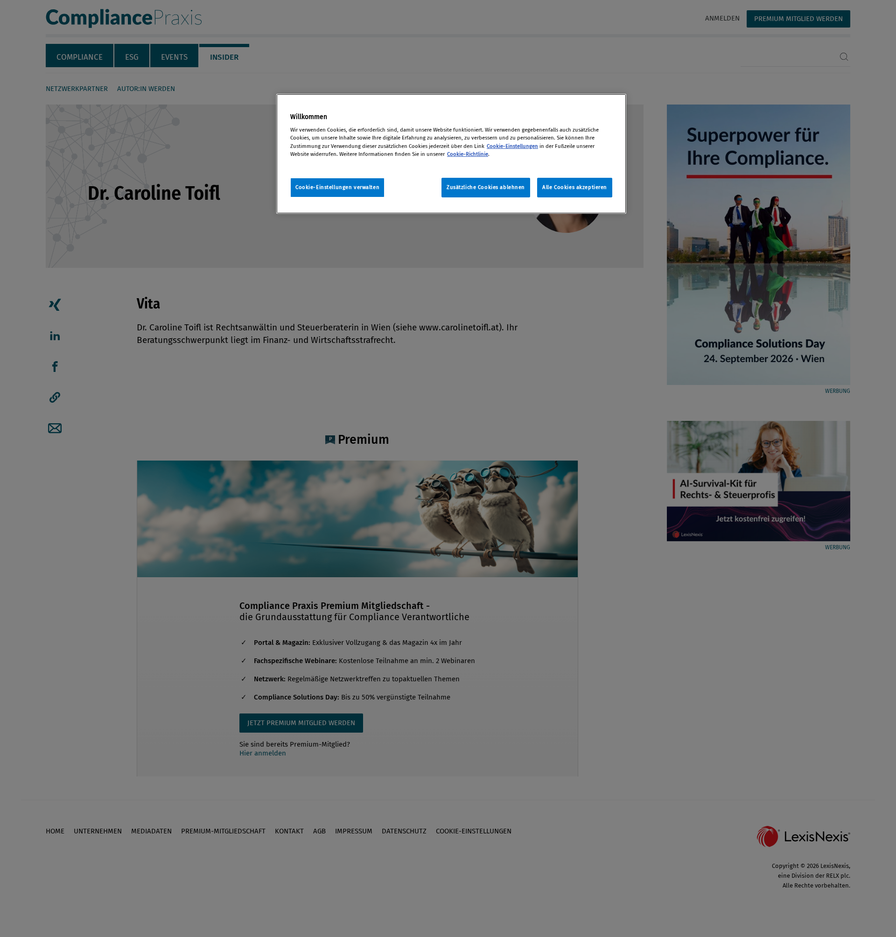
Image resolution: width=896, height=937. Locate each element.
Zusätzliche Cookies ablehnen (486, 187)
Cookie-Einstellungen (512, 146)
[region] (451, 154)
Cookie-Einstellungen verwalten (337, 187)
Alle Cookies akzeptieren (574, 187)
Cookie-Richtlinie (467, 154)
